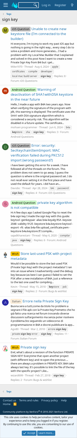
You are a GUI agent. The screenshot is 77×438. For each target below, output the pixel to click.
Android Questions (22, 136)
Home (6, 404)
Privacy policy (49, 400)
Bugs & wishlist (57, 291)
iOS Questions (28, 81)
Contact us (9, 400)
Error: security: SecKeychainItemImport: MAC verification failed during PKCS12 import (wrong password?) (37, 152)
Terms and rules (28, 400)
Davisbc (15, 188)
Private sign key (29, 347)
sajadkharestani (20, 235)
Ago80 (14, 329)
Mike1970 (16, 66)
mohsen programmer (24, 127)
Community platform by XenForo (35, 411)
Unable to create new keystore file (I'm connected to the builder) (38, 33)
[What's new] (72, 5)
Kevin (14, 286)
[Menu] (5, 5)
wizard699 (17, 375)
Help (64, 400)
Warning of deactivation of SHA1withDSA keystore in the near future (42, 94)
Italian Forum (28, 338)
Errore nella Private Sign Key (40, 301)
